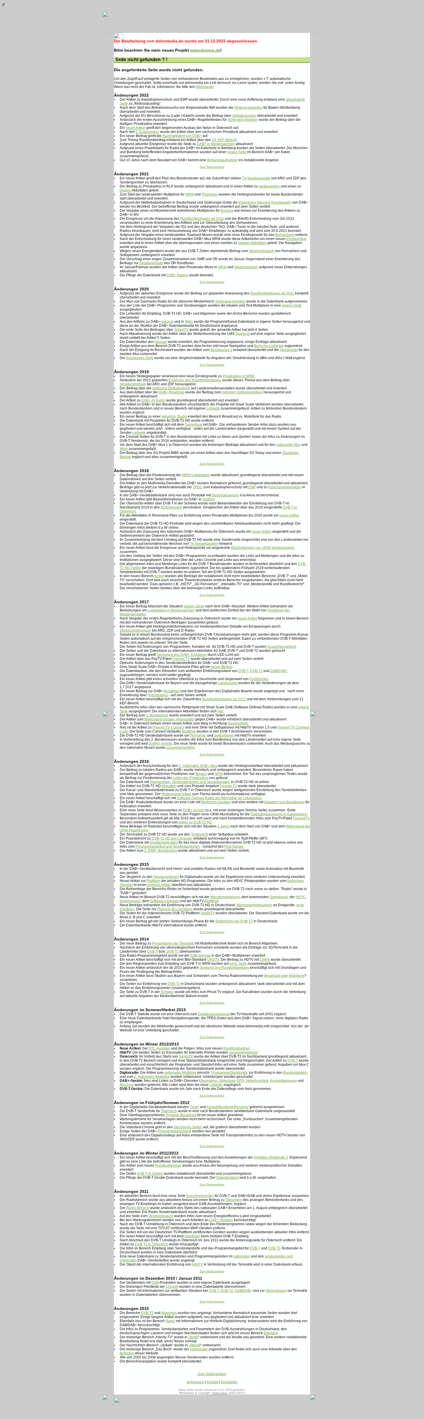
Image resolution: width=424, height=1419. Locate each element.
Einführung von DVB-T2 (234, 921)
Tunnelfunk (193, 425)
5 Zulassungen (147, 132)
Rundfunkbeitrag (236, 1048)
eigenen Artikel (159, 885)
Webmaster (205, 87)
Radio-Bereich (137, 1208)
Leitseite (213, 408)
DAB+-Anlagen (221, 1220)
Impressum (195, 1382)
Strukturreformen (133, 384)
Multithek (189, 731)
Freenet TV (181, 659)
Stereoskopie (276, 1291)
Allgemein (169, 1313)
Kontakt (212, 1382)
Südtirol (208, 499)
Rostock (227, 211)
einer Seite (238, 964)
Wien (189, 322)
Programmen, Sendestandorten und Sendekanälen (190, 782)
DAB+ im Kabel (153, 400)
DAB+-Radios (177, 275)
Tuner (194, 1107)
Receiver (127, 1085)
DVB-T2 (256, 671)
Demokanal (279, 897)
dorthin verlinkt (160, 744)
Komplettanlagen (283, 1081)
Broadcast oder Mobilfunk (284, 976)
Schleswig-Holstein (243, 120)
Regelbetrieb (238, 723)
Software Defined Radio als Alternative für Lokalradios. (219, 798)
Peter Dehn (220, 1392)
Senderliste (289, 350)
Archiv (159, 576)
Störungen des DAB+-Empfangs (182, 655)
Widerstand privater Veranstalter (169, 719)
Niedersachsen (246, 267)
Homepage (199, 1349)
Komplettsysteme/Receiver (228, 1107)
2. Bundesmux (157, 715)
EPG (240, 1081)
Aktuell (195, 1345)
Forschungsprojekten (284, 487)
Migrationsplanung (225, 897)
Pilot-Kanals (233, 846)
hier (220, 711)
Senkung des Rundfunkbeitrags (224, 968)
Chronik (172, 1287)
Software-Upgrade (164, 901)
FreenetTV (301, 818)
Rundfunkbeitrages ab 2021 (202, 219)
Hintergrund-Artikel (176, 794)
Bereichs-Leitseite (268, 346)
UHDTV (213, 960)
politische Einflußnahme (171, 388)
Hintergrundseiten (248, 108)
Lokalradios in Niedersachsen (171, 610)
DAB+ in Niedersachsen (216, 144)
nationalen (241, 1256)
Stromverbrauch (261, 251)
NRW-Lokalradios (196, 475)
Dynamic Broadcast (181, 1115)
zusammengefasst (281, 647)
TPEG (197, 487)
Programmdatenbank (174, 1131)
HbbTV (197, 1264)
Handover (192, 1236)
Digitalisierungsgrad (214, 1014)
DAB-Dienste (200, 955)
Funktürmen (258, 679)
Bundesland (284, 235)
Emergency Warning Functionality (265, 202)
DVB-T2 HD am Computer (172, 838)
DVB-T (243, 671)
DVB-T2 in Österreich (151, 1244)
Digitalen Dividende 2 (271, 1157)
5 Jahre (223, 826)
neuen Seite (236, 152)
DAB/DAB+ (279, 671)
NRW (189, 194)
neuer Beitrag (221, 667)
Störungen (234, 1200)
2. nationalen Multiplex (152, 1077)
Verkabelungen (244, 116)
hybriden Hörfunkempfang (242, 392)
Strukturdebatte (151, 263)
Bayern (201, 774)
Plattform (153, 881)
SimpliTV (181, 330)
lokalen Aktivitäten (252, 243)
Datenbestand (227, 1178)
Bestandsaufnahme (222, 160)
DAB (155, 1283)
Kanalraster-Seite (139, 358)
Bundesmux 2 (221, 350)
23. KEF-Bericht (224, 140)
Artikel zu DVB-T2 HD (195, 822)
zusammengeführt (180, 748)
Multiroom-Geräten (216, 802)
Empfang (271, 1333)
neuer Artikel (135, 128)
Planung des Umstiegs (175, 909)
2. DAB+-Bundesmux (160, 851)
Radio (170, 1321)
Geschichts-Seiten (188, 1127)
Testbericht (199, 834)
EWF (252, 487)
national (167, 322)
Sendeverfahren (166, 877)
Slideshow (227, 1081)
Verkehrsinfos (256, 1081)
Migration (169, 786)
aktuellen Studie (174, 416)
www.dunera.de (205, 50)
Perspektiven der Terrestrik (173, 943)
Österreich (169, 1111)
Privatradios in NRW (238, 376)
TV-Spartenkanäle (256, 178)
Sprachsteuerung (225, 495)
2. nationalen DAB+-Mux (198, 766)
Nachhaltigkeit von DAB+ (182, 136)
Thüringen (210, 194)
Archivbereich (171, 507)
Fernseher (198, 735)
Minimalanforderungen (254, 905)
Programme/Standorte (228, 1073)
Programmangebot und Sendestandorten (168, 846)
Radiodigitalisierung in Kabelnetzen (279, 814)
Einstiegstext (296, 239)
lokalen (125, 190)
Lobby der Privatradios (190, 778)
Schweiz (167, 992)
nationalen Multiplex (180, 1073)
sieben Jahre (194, 606)
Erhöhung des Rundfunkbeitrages (195, 380)
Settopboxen (224, 735)
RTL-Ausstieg (159, 1048)
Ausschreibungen (200, 1196)
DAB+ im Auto (194, 810)
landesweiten (269, 186)
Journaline (208, 1081)
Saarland (242, 334)
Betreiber (127, 1353)
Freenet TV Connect (168, 727)
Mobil (194, 1337)
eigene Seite (292, 305)
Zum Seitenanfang (212, 166)
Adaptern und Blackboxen (284, 802)
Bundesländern (295, 1073)
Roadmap (172, 691)
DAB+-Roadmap (172, 392)
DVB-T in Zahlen (150, 1174)
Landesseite (227, 683)
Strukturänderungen (135, 630)
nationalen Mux (288, 445)
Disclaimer (229, 1382)
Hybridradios (158, 695)
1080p (265, 960)
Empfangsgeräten (164, 842)
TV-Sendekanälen (204, 544)
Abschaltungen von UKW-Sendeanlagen (262, 548)
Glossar (161, 342)
